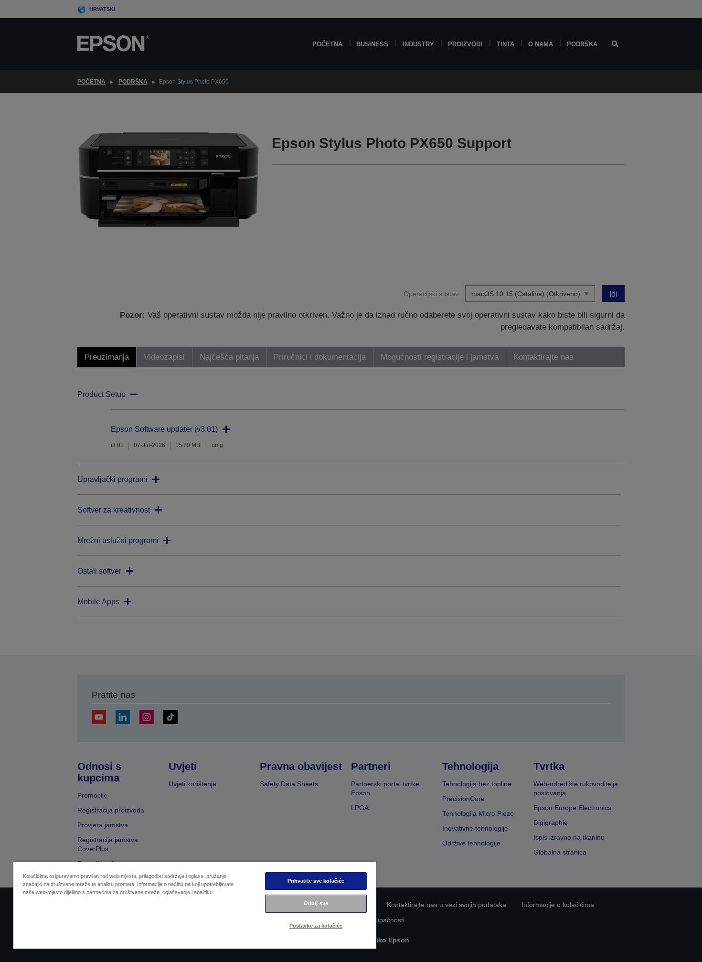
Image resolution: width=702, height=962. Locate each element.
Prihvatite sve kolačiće (316, 881)
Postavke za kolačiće (315, 926)
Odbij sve (316, 903)
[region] (194, 905)
